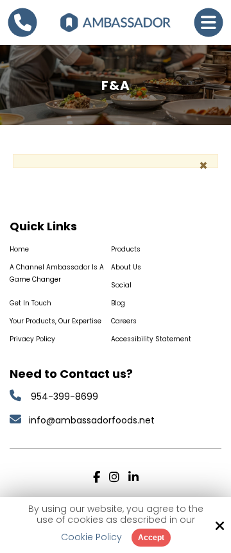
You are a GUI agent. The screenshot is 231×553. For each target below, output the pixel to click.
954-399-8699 (64, 396)
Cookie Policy (91, 537)
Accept (151, 537)
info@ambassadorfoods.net (93, 420)
